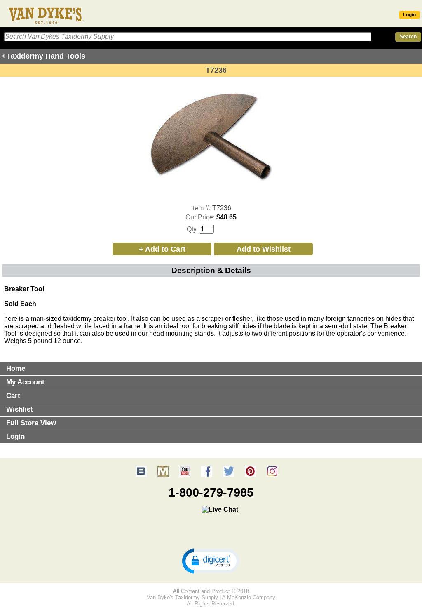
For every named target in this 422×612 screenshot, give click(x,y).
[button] (211, 560)
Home (15, 368)
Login (409, 15)
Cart (13, 396)
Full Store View (31, 423)
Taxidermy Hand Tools (46, 56)
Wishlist (19, 409)
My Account (25, 382)
